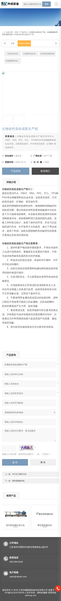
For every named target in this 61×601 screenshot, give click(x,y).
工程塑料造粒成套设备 (30, 54)
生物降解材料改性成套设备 (13, 61)
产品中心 (23, 32)
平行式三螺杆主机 (19, 474)
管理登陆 (52, 592)
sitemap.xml (30, 595)
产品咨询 (15, 171)
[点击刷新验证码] (26, 447)
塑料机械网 (42, 592)
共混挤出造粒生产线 (37, 32)
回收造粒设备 (12, 54)
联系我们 (45, 171)
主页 (16, 32)
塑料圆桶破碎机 (18, 481)
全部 (12, 43)
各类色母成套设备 (47, 54)
